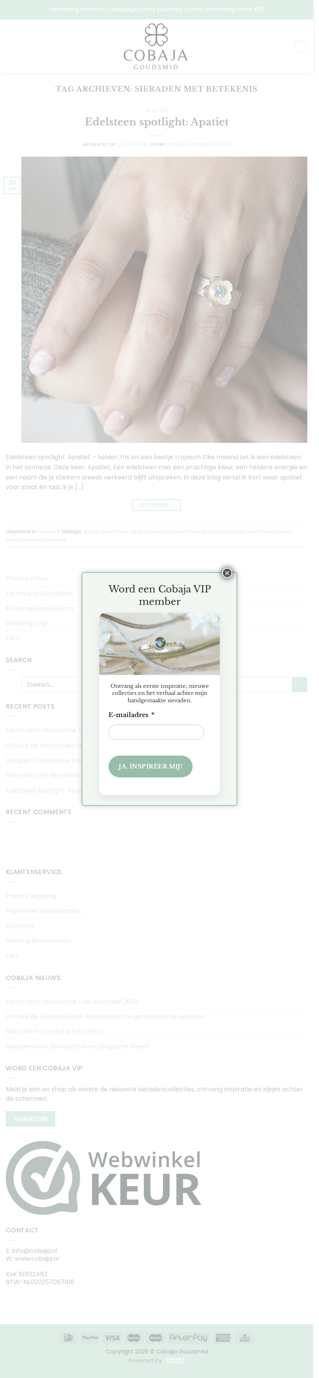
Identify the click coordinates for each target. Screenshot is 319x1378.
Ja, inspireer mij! (150, 766)
